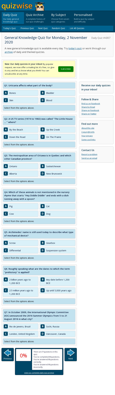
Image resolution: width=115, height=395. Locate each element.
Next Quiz (43, 28)
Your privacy (87, 135)
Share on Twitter (88, 113)
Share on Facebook (90, 110)
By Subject (58, 15)
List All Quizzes (77, 28)
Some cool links (88, 139)
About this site (87, 128)
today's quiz (75, 48)
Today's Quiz (9, 28)
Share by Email (88, 107)
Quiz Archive (35, 15)
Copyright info (87, 132)
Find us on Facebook (90, 103)
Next (70, 358)
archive (9, 52)
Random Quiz (58, 28)
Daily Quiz (10, 15)
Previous (7, 358)
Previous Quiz (27, 28)
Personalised (83, 15)
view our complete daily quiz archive (39, 373)
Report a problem (89, 154)
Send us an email (89, 158)
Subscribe (66, 69)
